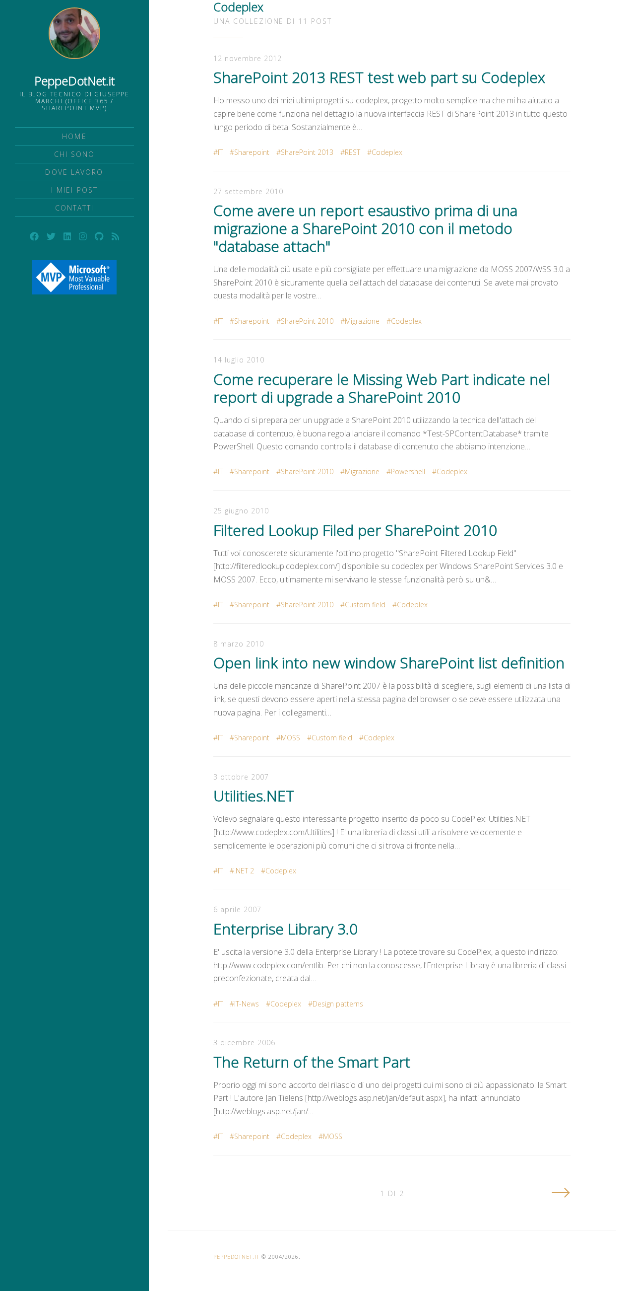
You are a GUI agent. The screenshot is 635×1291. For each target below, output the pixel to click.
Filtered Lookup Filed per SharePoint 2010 (355, 530)
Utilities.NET (253, 796)
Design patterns (338, 1003)
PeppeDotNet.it (74, 80)
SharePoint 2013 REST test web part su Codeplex (379, 77)
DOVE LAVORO (74, 172)
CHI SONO (74, 154)
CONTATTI (74, 208)
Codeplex (387, 152)
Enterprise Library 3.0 (285, 929)
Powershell (408, 471)
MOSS (290, 737)
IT (220, 152)
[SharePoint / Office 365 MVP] (74, 277)
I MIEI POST (74, 190)
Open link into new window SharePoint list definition (389, 662)
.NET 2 (244, 870)
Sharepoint (251, 152)
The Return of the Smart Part (311, 1062)
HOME (74, 136)
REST (352, 152)
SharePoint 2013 (307, 152)
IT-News (246, 1003)
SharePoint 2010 (307, 321)
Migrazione (362, 321)
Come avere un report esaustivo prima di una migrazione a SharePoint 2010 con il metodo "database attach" (365, 228)
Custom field (365, 604)
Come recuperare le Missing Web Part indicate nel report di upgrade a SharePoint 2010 (381, 388)
